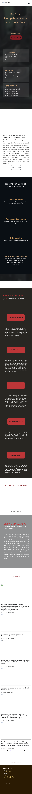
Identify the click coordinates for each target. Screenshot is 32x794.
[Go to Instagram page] (7, 777)
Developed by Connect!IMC (9, 783)
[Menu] (29, 3)
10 (21, 750)
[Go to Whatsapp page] (13, 777)
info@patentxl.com (8, 771)
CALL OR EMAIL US (15, 37)
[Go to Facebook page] (10, 777)
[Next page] (24, 750)
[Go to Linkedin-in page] (4, 777)
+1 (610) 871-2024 (8, 775)
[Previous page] (7, 750)
